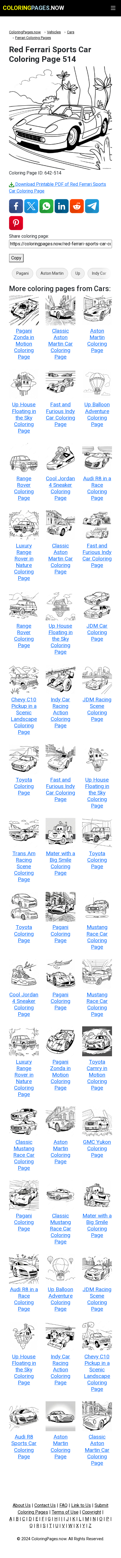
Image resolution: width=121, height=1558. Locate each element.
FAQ (63, 1505)
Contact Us (45, 1505)
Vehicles (54, 32)
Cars (70, 32)
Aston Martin (52, 273)
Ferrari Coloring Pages (33, 38)
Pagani (22, 273)
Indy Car (99, 273)
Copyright (91, 1512)
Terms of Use (65, 1512)
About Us (22, 1505)
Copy (16, 258)
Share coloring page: (29, 236)
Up (77, 273)
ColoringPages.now (25, 32)
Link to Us (81, 1505)
